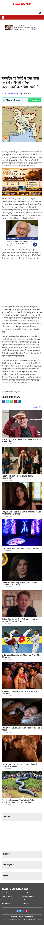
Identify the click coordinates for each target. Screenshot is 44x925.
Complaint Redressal (28, 896)
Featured (6, 854)
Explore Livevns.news (15, 888)
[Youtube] (26, 911)
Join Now (36, 100)
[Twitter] (20, 911)
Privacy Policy (6, 903)
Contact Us (25, 893)
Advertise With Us (7, 896)
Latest (6, 875)
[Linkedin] (23, 911)
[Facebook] (17, 911)
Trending (6, 816)
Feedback (25, 900)
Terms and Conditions (8, 900)
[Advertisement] (22, 52)
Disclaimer (25, 903)
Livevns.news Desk (11, 94)
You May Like (8, 864)
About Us (4, 893)
